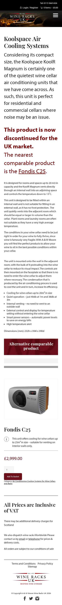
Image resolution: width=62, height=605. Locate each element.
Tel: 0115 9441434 (48, 3)
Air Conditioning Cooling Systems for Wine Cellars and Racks (29, 482)
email (22, 538)
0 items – (51, 7)
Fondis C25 (32, 171)
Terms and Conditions (24, 563)
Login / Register (30, 7)
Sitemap (32, 566)
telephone (34, 538)
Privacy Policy (45, 563)
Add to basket (13, 476)
